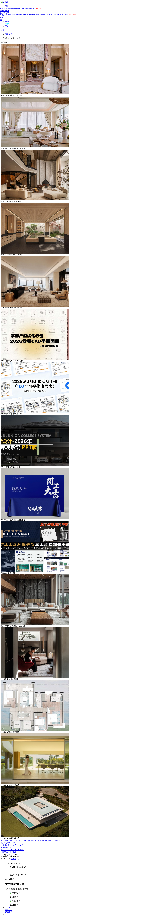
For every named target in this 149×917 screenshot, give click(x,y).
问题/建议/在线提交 (52, 840)
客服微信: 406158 (7, 847)
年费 (7, 24)
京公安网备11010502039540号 (12, 850)
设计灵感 (4, 840)
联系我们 (41, 840)
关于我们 (11, 840)
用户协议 (19, 840)
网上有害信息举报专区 (9, 852)
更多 (7, 26)
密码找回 (26, 840)
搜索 (2, 30)
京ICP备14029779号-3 (9, 843)
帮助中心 (34, 840)
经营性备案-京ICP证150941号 (12, 845)
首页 (7, 6)
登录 (7, 34)
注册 (11, 34)
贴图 (7, 22)
